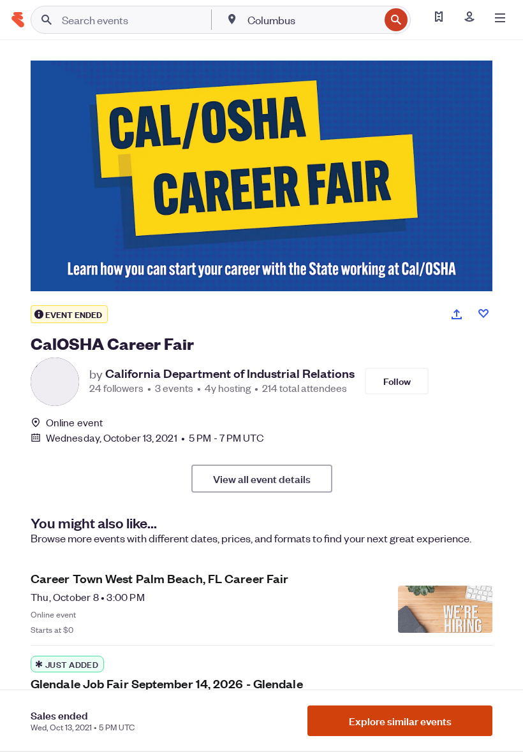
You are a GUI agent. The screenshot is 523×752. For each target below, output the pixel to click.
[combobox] (312, 19)
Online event (74, 422)
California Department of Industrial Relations (230, 373)
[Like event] (483, 313)
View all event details (262, 479)
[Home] (18, 19)
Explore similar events (400, 721)
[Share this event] (456, 314)
